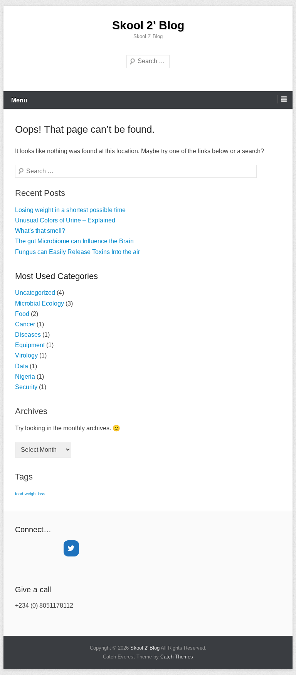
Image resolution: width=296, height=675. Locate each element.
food (19, 493)
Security (26, 387)
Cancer (25, 324)
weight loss (35, 493)
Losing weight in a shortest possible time (70, 210)
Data (21, 366)
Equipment (30, 345)
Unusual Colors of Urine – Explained (65, 220)
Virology (26, 355)
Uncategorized (35, 292)
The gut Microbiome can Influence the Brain (74, 241)
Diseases (28, 334)
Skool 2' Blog (148, 25)
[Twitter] (71, 548)
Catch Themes (176, 657)
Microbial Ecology (39, 303)
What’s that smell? (40, 230)
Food (22, 314)
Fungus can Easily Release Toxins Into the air (77, 252)
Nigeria (25, 376)
